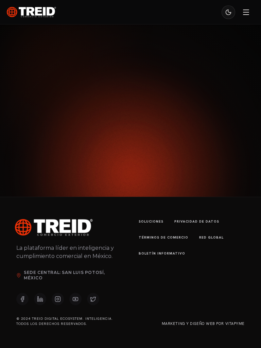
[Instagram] (58, 299)
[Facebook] (22, 299)
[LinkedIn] (40, 299)
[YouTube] (75, 299)
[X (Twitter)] (93, 299)
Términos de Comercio (163, 237)
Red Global (211, 237)
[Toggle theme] (228, 12)
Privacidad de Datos (196, 221)
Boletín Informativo (162, 253)
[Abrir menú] (246, 12)
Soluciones (151, 221)
